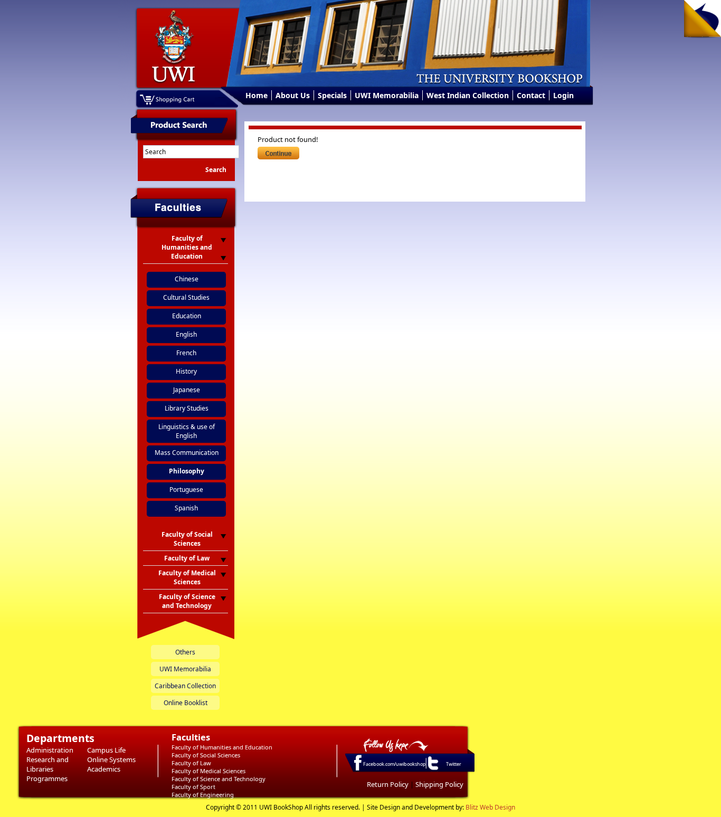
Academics (103, 769)
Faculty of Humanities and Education (222, 747)
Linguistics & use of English (186, 431)
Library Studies (186, 408)
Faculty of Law (191, 763)
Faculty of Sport (193, 787)
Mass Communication (187, 452)
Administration (49, 750)
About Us (293, 95)
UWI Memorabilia (387, 95)
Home (256, 95)
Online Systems (111, 759)
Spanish (186, 508)
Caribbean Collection (185, 685)
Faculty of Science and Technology (218, 779)
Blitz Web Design (490, 807)
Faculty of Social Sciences (206, 755)
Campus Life (106, 750)
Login (563, 95)
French (186, 352)
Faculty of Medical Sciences (208, 771)
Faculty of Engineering (203, 795)
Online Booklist (185, 702)
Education (186, 315)
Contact (531, 95)
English (186, 334)
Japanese (186, 389)
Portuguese (186, 489)
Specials (332, 95)
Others (185, 652)
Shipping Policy (439, 784)
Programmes (47, 778)
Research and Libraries (47, 764)
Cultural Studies (186, 297)
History (186, 371)
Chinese (186, 278)
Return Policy (388, 784)
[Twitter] (432, 769)
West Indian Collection (467, 95)
